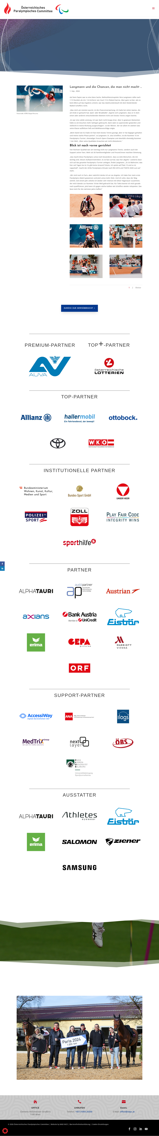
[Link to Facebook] (129, 1129)
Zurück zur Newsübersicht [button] (78, 308)
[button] (153, 8)
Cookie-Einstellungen (100, 1124)
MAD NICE (64, 1124)
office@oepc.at (127, 1111)
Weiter (138, 287)
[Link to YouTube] (146, 1129)
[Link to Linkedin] (140, 1129)
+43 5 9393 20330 (83, 1111)
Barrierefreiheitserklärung (80, 1124)
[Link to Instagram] (135, 1129)
